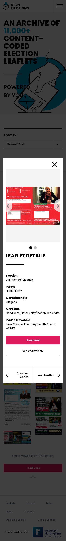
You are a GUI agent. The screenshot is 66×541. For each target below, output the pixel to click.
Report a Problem (33, 351)
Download (33, 340)
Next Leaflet (45, 375)
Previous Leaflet (22, 375)
